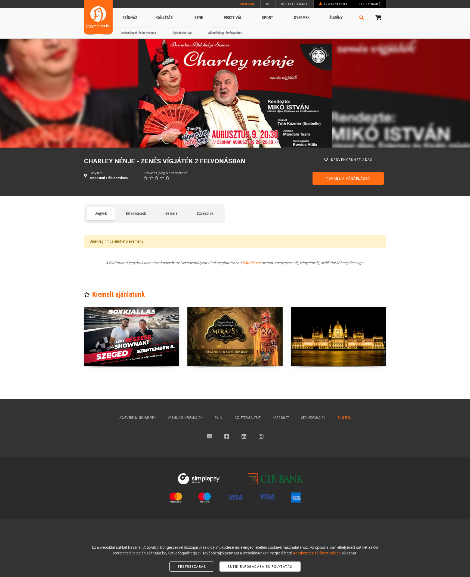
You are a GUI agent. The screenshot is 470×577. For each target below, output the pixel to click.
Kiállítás (164, 17)
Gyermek (302, 17)
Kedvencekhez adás (352, 160)
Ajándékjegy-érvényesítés (225, 33)
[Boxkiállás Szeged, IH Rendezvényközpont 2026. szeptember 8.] (131, 336)
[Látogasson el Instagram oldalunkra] (261, 436)
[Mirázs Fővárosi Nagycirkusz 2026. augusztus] (235, 336)
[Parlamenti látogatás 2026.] (338, 336)
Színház (129, 17)
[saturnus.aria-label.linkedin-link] (244, 436)
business (247, 3)
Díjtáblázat (252, 263)
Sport (267, 17)
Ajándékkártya (182, 33)
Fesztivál (233, 17)
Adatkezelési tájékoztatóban (317, 553)
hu (268, 4)
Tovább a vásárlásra (348, 178)
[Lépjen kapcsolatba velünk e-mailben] (209, 436)
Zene (198, 17)
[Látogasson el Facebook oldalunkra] (226, 436)
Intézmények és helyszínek (138, 33)
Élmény (336, 17)
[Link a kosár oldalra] (378, 17)
